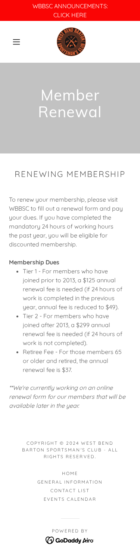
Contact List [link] (70, 490)
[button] (16, 41)
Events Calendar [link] (70, 499)
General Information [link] (70, 482)
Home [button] (70, 473)
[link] (71, 42)
